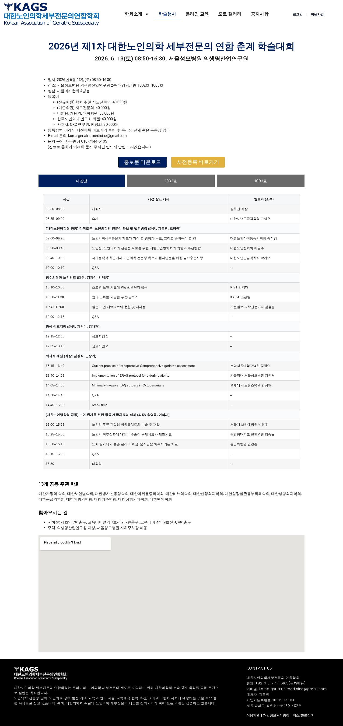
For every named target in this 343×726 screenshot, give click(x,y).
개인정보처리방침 (276, 715)
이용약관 (253, 715)
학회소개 (133, 14)
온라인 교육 (197, 14)
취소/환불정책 (303, 715)
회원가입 (317, 14)
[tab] (81, 181)
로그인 (298, 14)
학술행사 (167, 14)
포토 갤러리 (230, 14)
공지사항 (260, 14)
